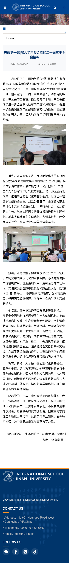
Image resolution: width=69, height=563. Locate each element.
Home (10, 38)
